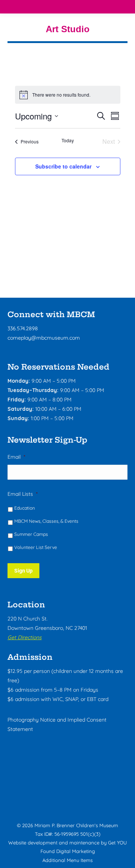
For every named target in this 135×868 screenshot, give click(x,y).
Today (68, 140)
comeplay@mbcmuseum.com (44, 337)
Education (24, 508)
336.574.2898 (23, 328)
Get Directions (25, 637)
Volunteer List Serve (35, 547)
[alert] (67, 95)
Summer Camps (31, 534)
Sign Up (23, 571)
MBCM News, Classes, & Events (46, 521)
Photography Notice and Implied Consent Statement (57, 724)
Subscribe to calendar (63, 166)
